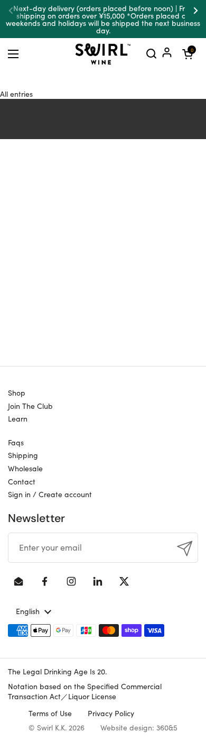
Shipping (23, 455)
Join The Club (30, 405)
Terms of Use (50, 713)
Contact (21, 481)
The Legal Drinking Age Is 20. (57, 671)
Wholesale (25, 468)
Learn (17, 418)
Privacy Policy (111, 713)
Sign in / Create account (50, 494)
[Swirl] (103, 54)
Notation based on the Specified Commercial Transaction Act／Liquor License (85, 691)
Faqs (16, 442)
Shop (16, 392)
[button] (187, 54)
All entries (16, 93)
